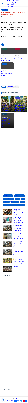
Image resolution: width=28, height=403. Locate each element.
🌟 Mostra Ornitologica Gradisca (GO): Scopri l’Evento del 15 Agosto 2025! (18, 261)
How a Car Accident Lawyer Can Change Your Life (18, 212)
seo (21, 201)
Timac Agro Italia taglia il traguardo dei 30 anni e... (20, 57)
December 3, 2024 (18, 225)
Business (17, 195)
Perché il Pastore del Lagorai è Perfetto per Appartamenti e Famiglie (19, 245)
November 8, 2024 (18, 209)
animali (17, 198)
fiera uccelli (13, 201)
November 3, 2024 (18, 241)
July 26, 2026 (17, 250)
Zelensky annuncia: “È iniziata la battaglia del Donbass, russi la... (6, 122)
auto (23, 198)
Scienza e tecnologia (8, 198)
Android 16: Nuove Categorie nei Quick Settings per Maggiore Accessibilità (18, 220)
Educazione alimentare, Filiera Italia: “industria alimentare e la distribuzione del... (7, 74)
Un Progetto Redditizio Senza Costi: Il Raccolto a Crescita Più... (20, 108)
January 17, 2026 (18, 233)
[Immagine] (7, 212)
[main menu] (2, 3)
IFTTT (16, 86)
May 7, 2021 (17, 266)
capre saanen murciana (18, 267)
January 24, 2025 (18, 217)
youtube (5, 204)
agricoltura (4, 9)
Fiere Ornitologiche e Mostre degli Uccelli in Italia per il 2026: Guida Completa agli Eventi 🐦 (19, 237)
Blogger (5, 195)
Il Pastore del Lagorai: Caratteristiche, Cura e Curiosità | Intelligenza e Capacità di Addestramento (19, 253)
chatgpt (5, 201)
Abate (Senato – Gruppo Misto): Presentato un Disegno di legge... (7, 58)
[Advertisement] (14, 146)
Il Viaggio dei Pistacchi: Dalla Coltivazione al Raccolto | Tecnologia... (7, 107)
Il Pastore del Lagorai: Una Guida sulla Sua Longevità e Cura (18, 228)
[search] (26, 3)
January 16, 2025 (18, 258)
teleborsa (5, 38)
